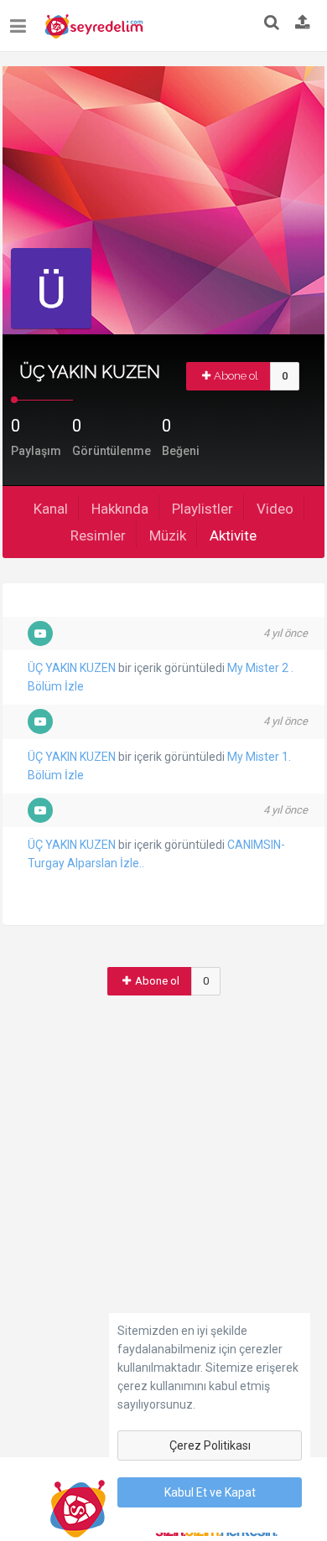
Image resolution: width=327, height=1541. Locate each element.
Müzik (167, 535)
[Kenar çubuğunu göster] (21, 19)
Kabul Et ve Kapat (210, 1492)
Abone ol (236, 376)
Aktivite (233, 535)
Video (275, 508)
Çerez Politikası (210, 1445)
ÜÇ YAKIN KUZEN (72, 668)
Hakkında (119, 508)
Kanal (51, 508)
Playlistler (202, 508)
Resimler (98, 535)
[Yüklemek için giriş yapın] (302, 23)
